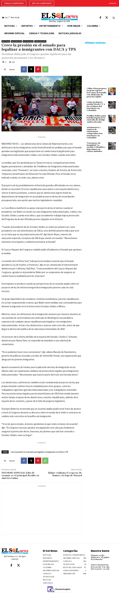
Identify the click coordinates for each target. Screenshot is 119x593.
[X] (106, 18)
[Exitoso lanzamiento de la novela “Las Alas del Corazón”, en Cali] (114, 565)
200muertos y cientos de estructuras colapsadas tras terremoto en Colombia (95, 132)
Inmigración (40, 41)
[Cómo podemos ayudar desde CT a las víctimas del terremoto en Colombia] (112, 105)
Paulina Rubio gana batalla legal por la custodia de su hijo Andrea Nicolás (96, 119)
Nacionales (16, 41)
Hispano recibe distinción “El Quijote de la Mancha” (100, 557)
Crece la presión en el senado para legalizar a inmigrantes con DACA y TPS (39, 452)
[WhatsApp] (45, 69)
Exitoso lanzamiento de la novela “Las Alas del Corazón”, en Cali (100, 567)
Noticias (5, 41)
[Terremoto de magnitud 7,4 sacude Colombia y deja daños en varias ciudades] (112, 146)
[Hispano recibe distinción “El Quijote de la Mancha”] (114, 556)
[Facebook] (100, 18)
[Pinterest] (38, 69)
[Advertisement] (42, 509)
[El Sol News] (59, 16)
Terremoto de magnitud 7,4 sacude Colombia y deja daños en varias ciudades (96, 147)
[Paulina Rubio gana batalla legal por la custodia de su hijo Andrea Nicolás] (112, 118)
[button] (113, 18)
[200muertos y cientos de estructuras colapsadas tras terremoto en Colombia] (112, 130)
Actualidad (28, 41)
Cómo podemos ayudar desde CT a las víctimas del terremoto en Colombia (96, 106)
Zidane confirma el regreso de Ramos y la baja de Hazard (65, 474)
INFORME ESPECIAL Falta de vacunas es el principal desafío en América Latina (20, 476)
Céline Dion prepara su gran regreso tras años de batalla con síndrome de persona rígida (96, 92)
